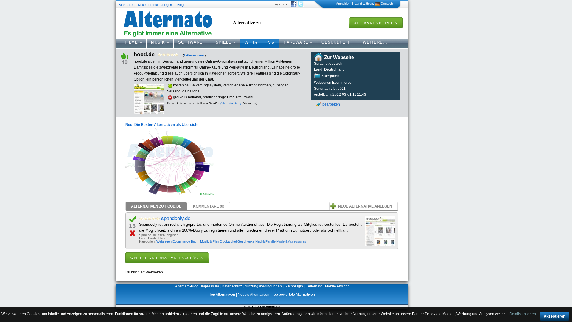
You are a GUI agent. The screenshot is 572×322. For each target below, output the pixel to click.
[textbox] (288, 23)
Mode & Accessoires (291, 241)
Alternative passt (135, 219)
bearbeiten (331, 104)
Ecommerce (181, 241)
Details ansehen (522, 314)
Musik (160, 42)
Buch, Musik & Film (205, 241)
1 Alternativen (194, 55)
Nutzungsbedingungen (263, 286)
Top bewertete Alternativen (293, 294)
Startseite (126, 5)
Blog (180, 5)
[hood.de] (149, 113)
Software (192, 42)
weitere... (375, 42)
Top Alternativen (222, 294)
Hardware (298, 42)
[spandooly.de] (380, 231)
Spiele (225, 42)
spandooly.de (175, 218)
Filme (133, 42)
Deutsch (387, 3)
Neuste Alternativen (253, 294)
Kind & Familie (265, 241)
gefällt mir (127, 55)
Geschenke (246, 241)
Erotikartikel (228, 241)
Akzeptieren (554, 316)
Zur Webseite (339, 57)
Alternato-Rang (230, 103)
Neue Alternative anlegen (365, 206)
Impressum (210, 286)
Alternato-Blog (186, 286)
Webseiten (259, 42)
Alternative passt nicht (135, 232)
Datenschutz (232, 286)
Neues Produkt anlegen (155, 5)
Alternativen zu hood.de (156, 206)
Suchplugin (294, 286)
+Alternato (314, 286)
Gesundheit (337, 42)
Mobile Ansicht (337, 286)
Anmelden (343, 3)
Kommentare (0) (208, 206)
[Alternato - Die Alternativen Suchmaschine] (167, 24)
